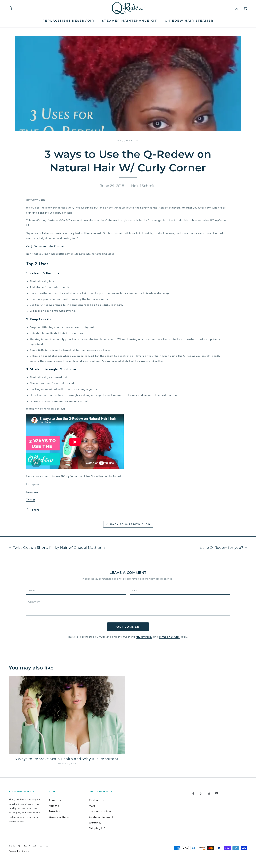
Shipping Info (98, 828)
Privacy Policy (144, 637)
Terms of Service (169, 637)
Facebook (32, 492)
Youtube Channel (45, 246)
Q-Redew (23, 846)
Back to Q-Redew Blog (130, 524)
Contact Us (96, 800)
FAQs (92, 806)
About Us (55, 800)
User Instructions (100, 811)
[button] (10, 8)
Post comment (128, 626)
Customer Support (101, 817)
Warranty (95, 823)
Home (118, 141)
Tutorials (55, 811)
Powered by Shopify (19, 851)
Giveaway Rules (59, 817)
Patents (54, 806)
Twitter (30, 500)
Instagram (32, 484)
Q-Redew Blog (131, 141)
